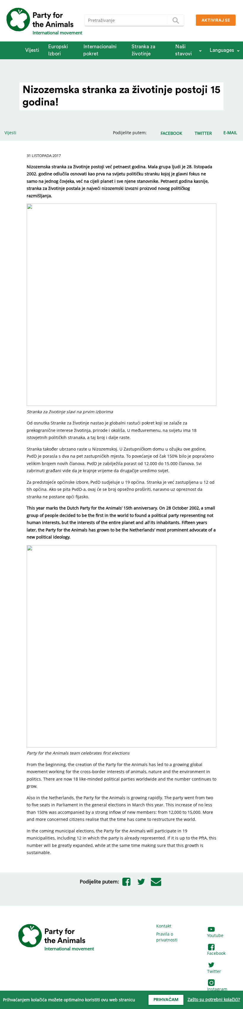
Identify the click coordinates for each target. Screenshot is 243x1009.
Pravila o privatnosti (167, 937)
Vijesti (32, 50)
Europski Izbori (58, 50)
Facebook (216, 953)
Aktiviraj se (216, 20)
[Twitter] (141, 882)
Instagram (217, 989)
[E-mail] (156, 882)
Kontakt (163, 926)
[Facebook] (126, 882)
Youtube (215, 935)
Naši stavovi (183, 50)
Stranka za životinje (143, 50)
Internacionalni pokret (99, 50)
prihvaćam (166, 1000)
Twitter (214, 971)
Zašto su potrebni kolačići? (214, 999)
